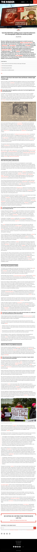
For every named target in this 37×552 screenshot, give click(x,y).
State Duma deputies (12, 151)
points (27, 236)
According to (26, 504)
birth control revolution (27, 315)
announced (19, 302)
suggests (14, 425)
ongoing (33, 275)
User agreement (18, 542)
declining (5, 270)
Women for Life (19, 225)
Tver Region (12, 45)
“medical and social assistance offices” (22, 134)
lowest (16, 364)
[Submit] (34, 528)
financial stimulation (9, 291)
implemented (19, 124)
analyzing (26, 202)
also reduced (5, 137)
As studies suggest (5, 484)
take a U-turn (6, 130)
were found (11, 500)
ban (21, 361)
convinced (20, 122)
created (28, 256)
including (31, 139)
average (3, 99)
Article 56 (12, 82)
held (23, 195)
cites (7, 336)
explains (23, 245)
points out (26, 395)
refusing (28, 45)
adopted (12, 218)
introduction (6, 145)
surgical (17, 386)
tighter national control (26, 42)
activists (5, 156)
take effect (7, 244)
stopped (24, 171)
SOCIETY (18, 30)
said (33, 268)
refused (19, 172)
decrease (18, 347)
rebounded (31, 348)
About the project (18, 541)
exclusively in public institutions (29, 152)
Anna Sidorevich (18, 36)
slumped (27, 303)
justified (32, 234)
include (6, 308)
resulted (15, 349)
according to (6, 307)
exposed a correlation (15, 498)
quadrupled (6, 354)
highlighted (24, 130)
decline (30, 294)
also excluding (22, 218)
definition (9, 448)
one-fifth (22, 300)
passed (14, 210)
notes (9, 383)
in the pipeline (19, 55)
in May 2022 (24, 181)
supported (17, 220)
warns (18, 51)
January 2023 (31, 181)
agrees (6, 323)
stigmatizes (11, 453)
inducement (15, 214)
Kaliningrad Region (4, 176)
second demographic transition (19, 275)
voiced (12, 466)
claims (2, 229)
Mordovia (4, 45)
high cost (19, 388)
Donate (23, 1)
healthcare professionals (14, 156)
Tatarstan (24, 174)
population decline (6, 49)
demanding (30, 190)
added (17, 241)
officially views (19, 187)
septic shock (8, 366)
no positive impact (18, 363)
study (4, 224)
